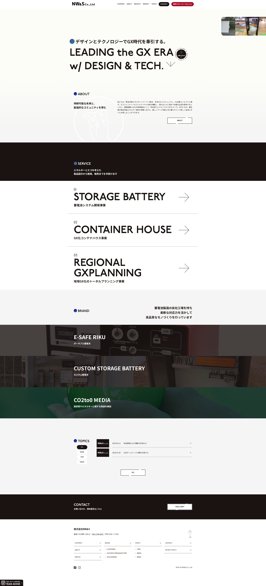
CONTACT (163, 4)
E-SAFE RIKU (111, 549)
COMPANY (121, 4)
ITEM (138, 549)
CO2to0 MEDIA (112, 557)
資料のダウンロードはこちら (182, 4)
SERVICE (137, 4)
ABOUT (129, 4)
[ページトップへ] (190, 536)
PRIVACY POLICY (171, 550)
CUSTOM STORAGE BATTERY (117, 553)
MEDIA (139, 553)
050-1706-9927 (98, 534)
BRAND (145, 4)
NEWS (139, 557)
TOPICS (154, 4)
